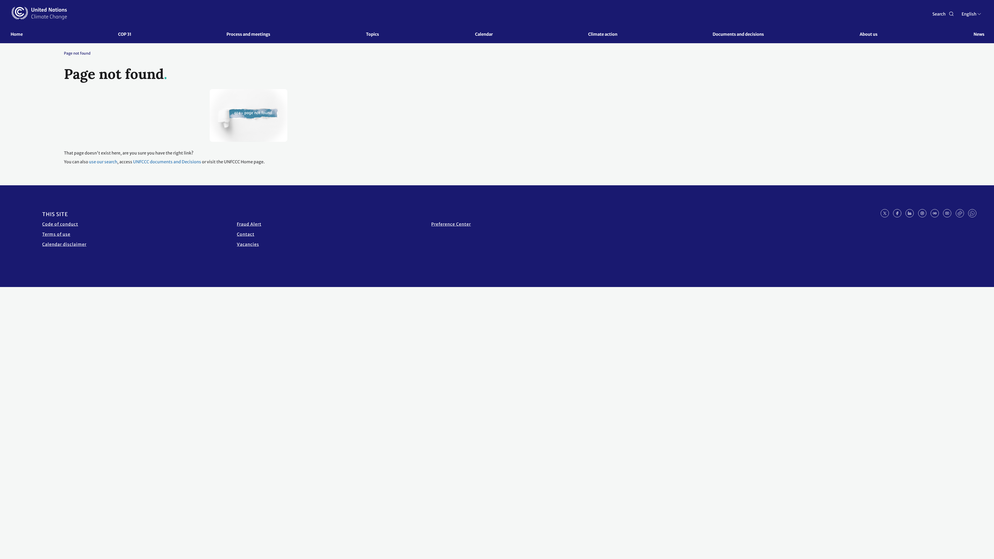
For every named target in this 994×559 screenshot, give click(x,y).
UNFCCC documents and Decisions (167, 161)
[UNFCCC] (39, 13)
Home (17, 34)
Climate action (602, 34)
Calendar (484, 34)
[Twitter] (885, 213)
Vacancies (248, 244)
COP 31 (124, 34)
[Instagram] (922, 213)
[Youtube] (947, 213)
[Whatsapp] (972, 213)
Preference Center (451, 224)
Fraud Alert (249, 224)
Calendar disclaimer (64, 244)
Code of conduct (60, 224)
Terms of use (56, 234)
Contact (245, 234)
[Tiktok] (960, 213)
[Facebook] (897, 213)
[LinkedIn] (909, 213)
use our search (103, 161)
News (979, 34)
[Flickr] (935, 213)
